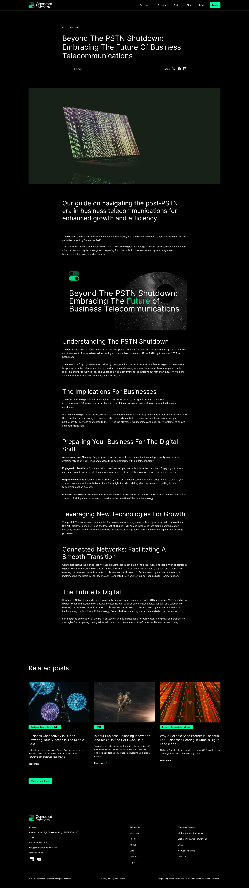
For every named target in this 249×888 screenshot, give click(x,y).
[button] (145, 5)
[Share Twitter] (174, 69)
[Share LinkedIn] (185, 69)
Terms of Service (121, 879)
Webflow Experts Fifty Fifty (208, 879)
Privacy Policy (107, 879)
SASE (180, 844)
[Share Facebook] (179, 69)
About (133, 844)
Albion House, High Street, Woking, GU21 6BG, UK (53, 832)
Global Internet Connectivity (191, 833)
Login (132, 862)
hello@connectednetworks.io (43, 847)
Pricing (133, 838)
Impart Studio (174, 879)
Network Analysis (186, 850)
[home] (40, 5)
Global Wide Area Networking (192, 838)
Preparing (77, 441)
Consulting (183, 856)
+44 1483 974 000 (38, 842)
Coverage (134, 833)
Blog (64, 27)
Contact (134, 856)
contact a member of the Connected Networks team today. (146, 622)
